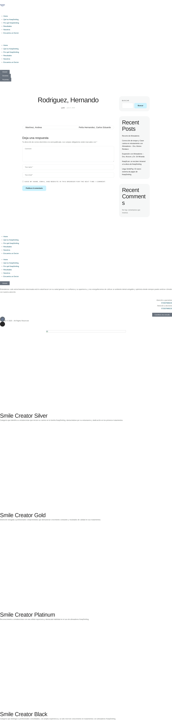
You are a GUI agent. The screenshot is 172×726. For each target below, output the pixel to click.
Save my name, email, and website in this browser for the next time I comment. (65, 181)
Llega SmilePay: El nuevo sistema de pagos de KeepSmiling (131, 171)
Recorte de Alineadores (130, 136)
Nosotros (6, 30)
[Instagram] (2, 324)
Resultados (7, 26)
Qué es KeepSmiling (11, 19)
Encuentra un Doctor (11, 33)
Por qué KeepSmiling (11, 23)
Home (5, 16)
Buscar (125, 100)
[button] (86, 39)
